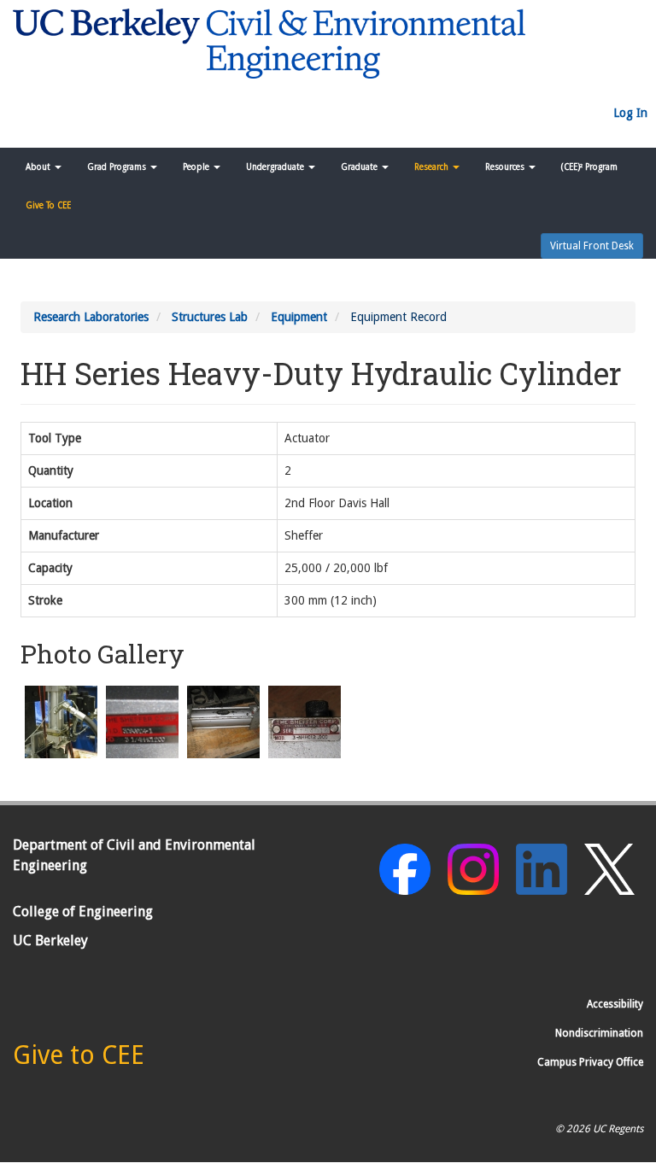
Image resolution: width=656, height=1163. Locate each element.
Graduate (360, 167)
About (39, 167)
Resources (506, 167)
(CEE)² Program (589, 167)
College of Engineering (83, 911)
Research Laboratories (91, 317)
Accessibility (615, 1004)
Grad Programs (118, 167)
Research (432, 167)
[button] (61, 722)
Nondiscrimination (599, 1033)
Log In (630, 113)
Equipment (299, 317)
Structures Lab (210, 317)
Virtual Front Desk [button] (592, 246)
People (197, 167)
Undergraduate (276, 167)
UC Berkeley (50, 940)
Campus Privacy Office (590, 1062)
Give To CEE (48, 205)
